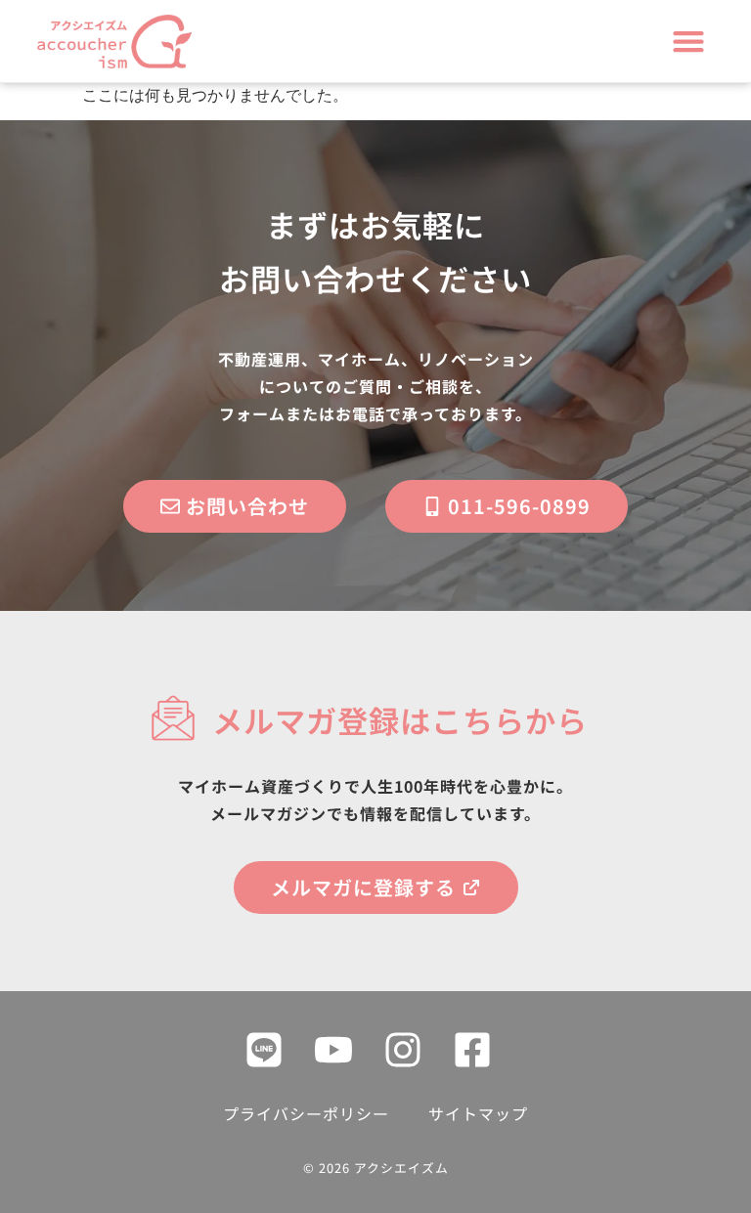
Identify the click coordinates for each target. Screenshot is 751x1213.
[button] (689, 41)
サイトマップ (478, 1113)
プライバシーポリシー (306, 1113)
